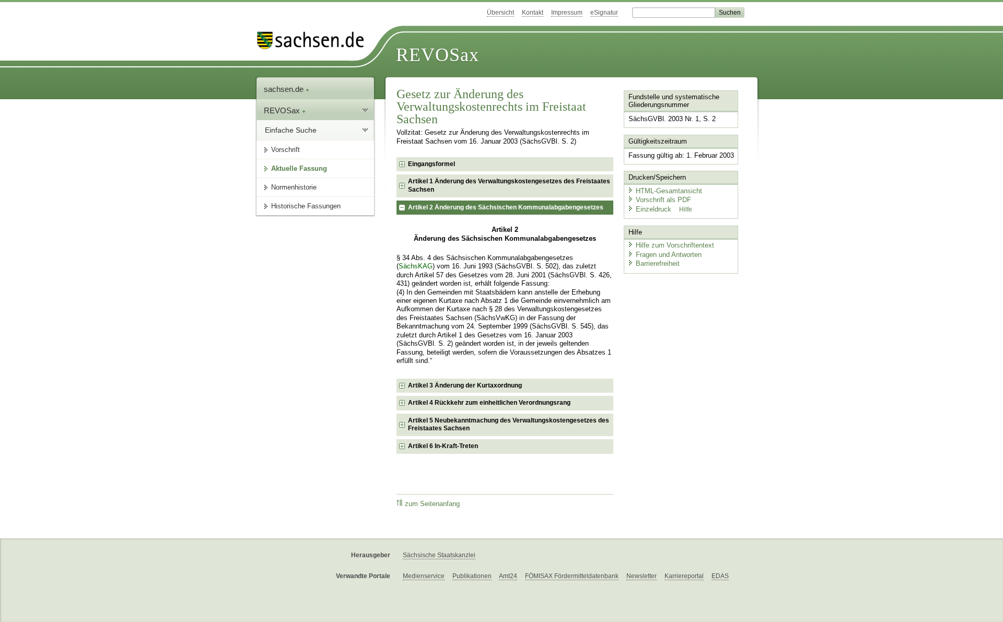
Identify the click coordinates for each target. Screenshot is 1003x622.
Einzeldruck (654, 209)
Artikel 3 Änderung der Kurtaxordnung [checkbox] (465, 385)
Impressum (566, 12)
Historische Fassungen (306, 206)
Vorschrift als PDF (663, 200)
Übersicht (500, 12)
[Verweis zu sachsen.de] (314, 40)
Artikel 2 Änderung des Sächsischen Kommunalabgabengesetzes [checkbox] (505, 207)
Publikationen (472, 576)
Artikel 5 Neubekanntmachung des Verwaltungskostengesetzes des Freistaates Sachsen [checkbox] (508, 424)
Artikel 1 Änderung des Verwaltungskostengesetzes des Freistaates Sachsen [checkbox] (509, 185)
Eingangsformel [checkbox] (431, 164)
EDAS (720, 576)
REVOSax (437, 54)
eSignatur (604, 12)
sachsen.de (285, 89)
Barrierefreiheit (658, 263)
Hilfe (685, 209)
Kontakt (532, 12)
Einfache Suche (291, 130)
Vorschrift (285, 150)
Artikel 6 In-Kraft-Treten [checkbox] (443, 446)
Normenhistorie (294, 187)
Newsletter (641, 576)
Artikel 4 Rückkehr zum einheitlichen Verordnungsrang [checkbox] (489, 402)
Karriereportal (684, 576)
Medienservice (424, 576)
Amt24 (508, 576)
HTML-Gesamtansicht (669, 191)
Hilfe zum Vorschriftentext (675, 245)
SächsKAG (416, 266)
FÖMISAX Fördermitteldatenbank (572, 576)
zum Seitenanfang (432, 504)
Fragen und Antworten (669, 255)
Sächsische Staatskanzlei (439, 555)
